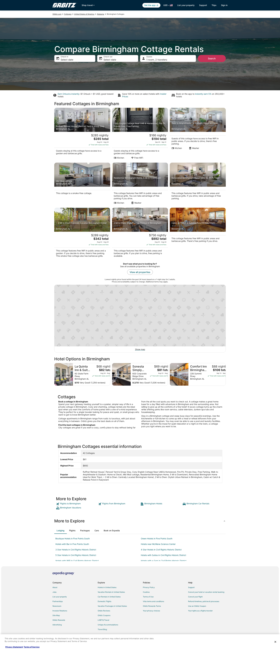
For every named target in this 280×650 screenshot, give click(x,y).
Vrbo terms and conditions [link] (153, 601)
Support (203, 5)
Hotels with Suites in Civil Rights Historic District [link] (163, 555)
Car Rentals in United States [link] (109, 597)
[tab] (60, 530)
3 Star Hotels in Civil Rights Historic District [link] (75, 549)
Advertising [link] (57, 625)
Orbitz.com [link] (56, 14)
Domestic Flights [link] (104, 601)
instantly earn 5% (203, 94)
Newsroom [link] (56, 606)
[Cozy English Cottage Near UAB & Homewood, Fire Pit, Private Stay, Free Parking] (140, 134)
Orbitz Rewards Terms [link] (152, 606)
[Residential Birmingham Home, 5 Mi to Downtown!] (140, 184)
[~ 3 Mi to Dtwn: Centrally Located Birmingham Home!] (82, 233)
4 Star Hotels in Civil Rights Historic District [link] (161, 549)
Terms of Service (32, 647)
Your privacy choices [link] (151, 611)
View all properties (140, 272)
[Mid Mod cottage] (82, 184)
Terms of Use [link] (148, 597)
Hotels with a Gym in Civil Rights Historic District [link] (163, 560)
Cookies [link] (146, 592)
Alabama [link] (100, 14)
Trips (214, 5)
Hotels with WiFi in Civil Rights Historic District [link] (77, 560)
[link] (77, 504)
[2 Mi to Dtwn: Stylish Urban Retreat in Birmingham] (140, 233)
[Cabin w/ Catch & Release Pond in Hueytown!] (198, 233)
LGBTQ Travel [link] (103, 620)
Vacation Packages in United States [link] (112, 606)
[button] (140, 521)
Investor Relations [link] (59, 611)
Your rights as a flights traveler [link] (200, 611)
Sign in (224, 5)
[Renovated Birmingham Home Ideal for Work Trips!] (198, 184)
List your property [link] (59, 597)
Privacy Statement (14, 647)
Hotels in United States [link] (107, 587)
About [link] (54, 587)
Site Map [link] (56, 615)
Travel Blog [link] (102, 629)
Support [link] (191, 587)
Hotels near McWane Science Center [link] (158, 544)
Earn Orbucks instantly (68, 94)
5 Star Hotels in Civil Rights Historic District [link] (75, 555)
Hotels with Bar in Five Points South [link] (72, 544)
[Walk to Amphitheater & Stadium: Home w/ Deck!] (198, 134)
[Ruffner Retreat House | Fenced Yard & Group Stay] (82, 134)
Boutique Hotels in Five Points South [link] (72, 538)
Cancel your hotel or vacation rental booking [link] (206, 592)
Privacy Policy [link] (149, 587)
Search (212, 58)
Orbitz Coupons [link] (104, 615)
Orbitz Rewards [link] (58, 620)
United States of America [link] (84, 14)
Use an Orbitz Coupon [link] (197, 606)
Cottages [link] (67, 14)
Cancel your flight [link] (195, 597)
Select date (67, 59)
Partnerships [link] (57, 601)
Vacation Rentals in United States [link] (111, 592)
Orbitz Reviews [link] (104, 611)
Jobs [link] (54, 592)
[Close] (275, 642)
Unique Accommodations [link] (108, 625)
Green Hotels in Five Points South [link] (156, 538)
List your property (186, 5)
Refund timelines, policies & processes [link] (203, 601)
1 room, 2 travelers (156, 59)
